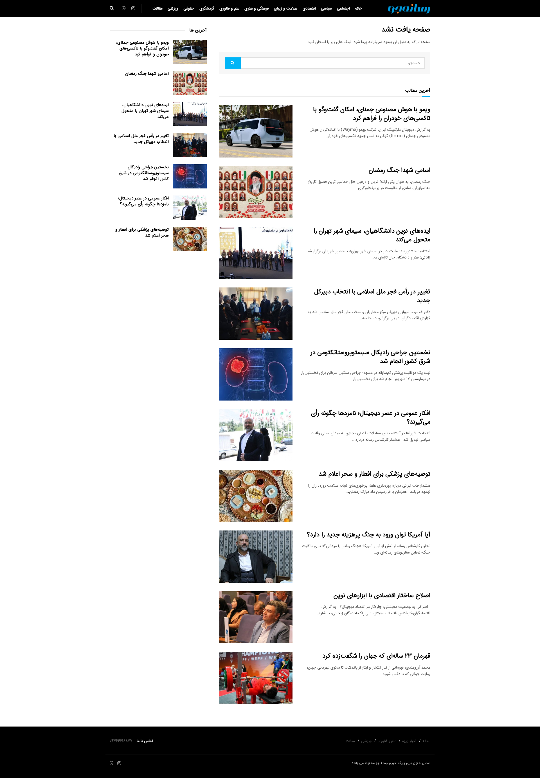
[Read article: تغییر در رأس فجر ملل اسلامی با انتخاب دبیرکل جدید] (255, 313)
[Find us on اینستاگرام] (119, 763)
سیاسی (326, 8)
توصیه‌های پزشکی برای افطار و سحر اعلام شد (374, 474)
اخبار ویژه (409, 741)
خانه (358, 8)
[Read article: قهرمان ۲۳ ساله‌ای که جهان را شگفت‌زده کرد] (255, 678)
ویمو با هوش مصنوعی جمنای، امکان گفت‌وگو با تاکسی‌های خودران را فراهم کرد (371, 114)
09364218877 (122, 741)
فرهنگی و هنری (256, 8)
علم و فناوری (229, 8)
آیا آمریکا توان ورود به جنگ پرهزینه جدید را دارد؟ (368, 534)
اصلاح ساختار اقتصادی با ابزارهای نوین (382, 595)
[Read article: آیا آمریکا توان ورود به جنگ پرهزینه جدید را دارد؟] (255, 556)
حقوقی (188, 8)
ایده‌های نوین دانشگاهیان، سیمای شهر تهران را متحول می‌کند (372, 235)
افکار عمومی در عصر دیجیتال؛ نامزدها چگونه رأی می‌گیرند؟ (370, 417)
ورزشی (173, 8)
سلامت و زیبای (286, 8)
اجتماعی (343, 8)
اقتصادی (309, 8)
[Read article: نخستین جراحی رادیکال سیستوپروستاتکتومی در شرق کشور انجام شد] (255, 374)
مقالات (157, 8)
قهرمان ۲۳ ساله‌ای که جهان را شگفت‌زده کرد (376, 656)
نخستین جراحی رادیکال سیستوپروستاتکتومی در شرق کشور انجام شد (370, 357)
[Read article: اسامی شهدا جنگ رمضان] (255, 192)
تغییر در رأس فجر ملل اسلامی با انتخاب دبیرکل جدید (372, 296)
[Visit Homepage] (409, 8)
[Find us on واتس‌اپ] (112, 763)
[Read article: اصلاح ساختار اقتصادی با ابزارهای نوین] (255, 617)
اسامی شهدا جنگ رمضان (399, 170)
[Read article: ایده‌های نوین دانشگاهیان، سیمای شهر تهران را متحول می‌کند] (255, 253)
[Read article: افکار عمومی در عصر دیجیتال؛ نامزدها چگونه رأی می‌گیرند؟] (255, 435)
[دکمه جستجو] (112, 8)
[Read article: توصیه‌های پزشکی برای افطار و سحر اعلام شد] (255, 496)
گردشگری (206, 8)
